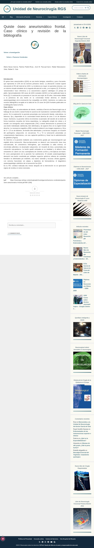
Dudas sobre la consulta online (64, 2)
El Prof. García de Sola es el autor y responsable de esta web (58, 545)
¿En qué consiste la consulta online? (21, 2)
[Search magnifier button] (88, 7)
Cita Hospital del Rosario (68, 539)
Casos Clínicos (52, 17)
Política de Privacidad (25, 539)
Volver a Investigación (12, 52)
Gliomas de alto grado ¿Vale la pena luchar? (81, 445)
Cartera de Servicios (52, 539)
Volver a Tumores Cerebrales (16, 57)
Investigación (67, 17)
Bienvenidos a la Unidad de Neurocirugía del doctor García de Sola (82, 424)
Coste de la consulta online (84, 2)
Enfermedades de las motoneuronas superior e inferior (82, 434)
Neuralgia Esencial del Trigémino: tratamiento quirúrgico (81, 455)
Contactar (80, 17)
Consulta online (39, 539)
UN (3, 17)
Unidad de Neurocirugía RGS (39, 9)
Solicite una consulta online (43, 2)
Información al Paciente (23, 17)
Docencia (39, 17)
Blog (11, 17)
